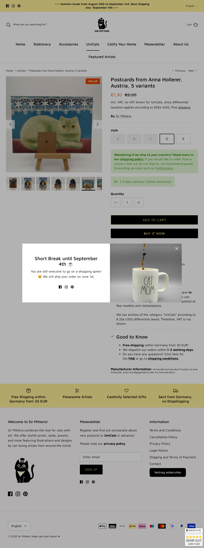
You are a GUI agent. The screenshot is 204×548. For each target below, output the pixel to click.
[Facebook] (60, 286)
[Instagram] (66, 286)
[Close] (176, 248)
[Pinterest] (72, 286)
